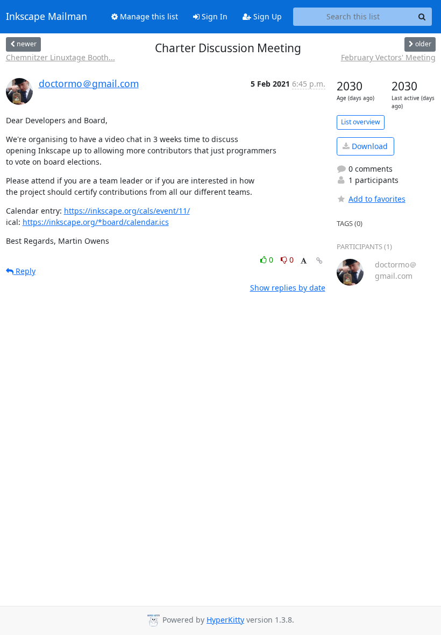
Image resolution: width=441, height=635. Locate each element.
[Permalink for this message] (319, 260)
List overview (360, 121)
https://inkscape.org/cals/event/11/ (127, 211)
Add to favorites (377, 199)
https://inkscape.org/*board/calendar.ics (96, 222)
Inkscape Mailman (46, 16)
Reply (24, 271)
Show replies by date (287, 288)
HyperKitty (225, 620)
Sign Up (266, 16)
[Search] (422, 17)
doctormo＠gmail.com (89, 83)
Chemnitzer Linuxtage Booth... (60, 57)
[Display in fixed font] (303, 261)
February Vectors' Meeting (388, 57)
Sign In (213, 16)
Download (369, 146)
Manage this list (148, 16)
